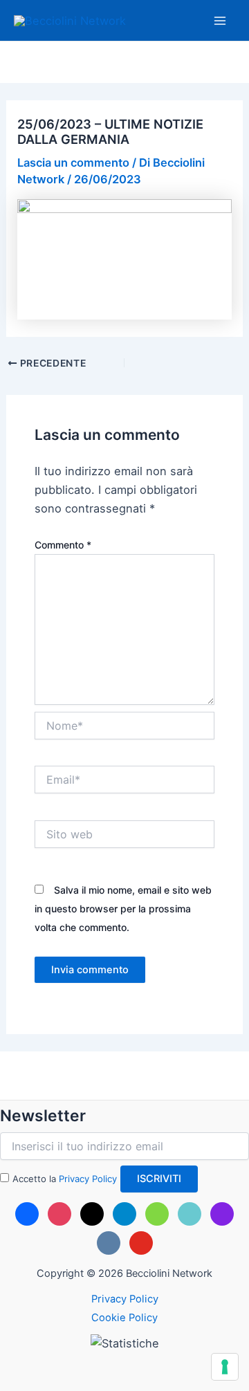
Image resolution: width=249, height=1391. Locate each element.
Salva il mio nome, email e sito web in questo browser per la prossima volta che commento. (123, 908)
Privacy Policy (88, 1178)
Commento (63, 545)
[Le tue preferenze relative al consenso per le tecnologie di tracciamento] (225, 1367)
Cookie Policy (124, 1317)
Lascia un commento (73, 162)
